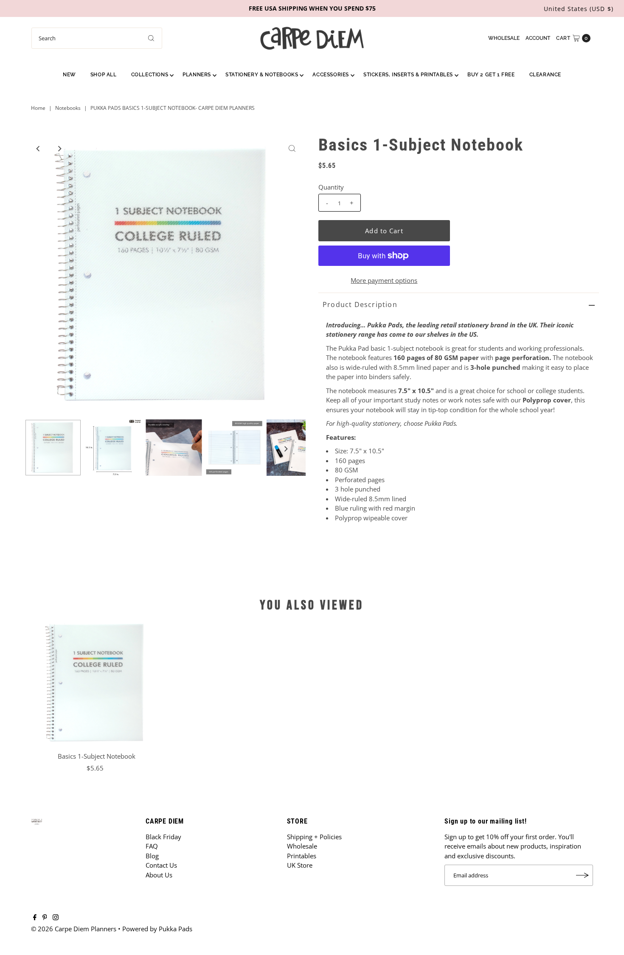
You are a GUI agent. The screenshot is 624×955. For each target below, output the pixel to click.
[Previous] (38, 148)
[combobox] (96, 38)
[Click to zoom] (292, 148)
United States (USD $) (578, 9)
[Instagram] (56, 917)
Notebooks (68, 108)
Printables (301, 856)
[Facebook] (35, 917)
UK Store (299, 865)
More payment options (384, 280)
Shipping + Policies (314, 836)
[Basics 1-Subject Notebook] (96, 682)
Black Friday (163, 836)
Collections (150, 75)
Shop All (103, 75)
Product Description (360, 304)
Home (38, 108)
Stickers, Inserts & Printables (408, 75)
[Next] (59, 148)
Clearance (545, 75)
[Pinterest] (44, 917)
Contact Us (161, 865)
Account (538, 38)
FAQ (152, 846)
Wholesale (504, 38)
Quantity (331, 187)
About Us (159, 875)
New (69, 75)
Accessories (330, 75)
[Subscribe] (582, 875)
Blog (152, 856)
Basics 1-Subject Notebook (96, 756)
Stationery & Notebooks (261, 75)
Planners (197, 75)
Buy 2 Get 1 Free (491, 75)
